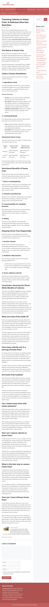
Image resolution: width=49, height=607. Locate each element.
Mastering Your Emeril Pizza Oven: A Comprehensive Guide (41, 42)
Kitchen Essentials (31, 9)
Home (2, 9)
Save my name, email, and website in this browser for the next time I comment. (16, 572)
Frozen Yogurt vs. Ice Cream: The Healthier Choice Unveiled (41, 36)
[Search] (45, 19)
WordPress (34, 605)
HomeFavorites (23, 605)
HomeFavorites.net (7, 588)
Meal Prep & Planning (21, 9)
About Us (39, 9)
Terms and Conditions (13, 13)
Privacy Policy (4, 13)
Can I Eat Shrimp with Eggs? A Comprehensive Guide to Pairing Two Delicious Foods (41, 74)
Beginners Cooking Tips (10, 9)
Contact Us (45, 9)
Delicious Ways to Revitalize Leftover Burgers (40, 30)
